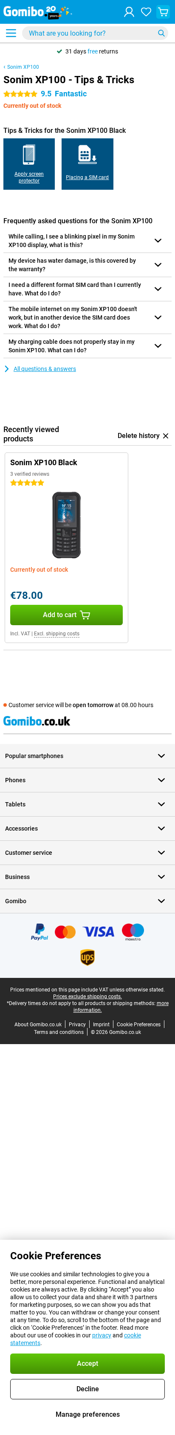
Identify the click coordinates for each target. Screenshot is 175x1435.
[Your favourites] (146, 12)
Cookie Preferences (139, 1025)
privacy (101, 1335)
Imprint (101, 1025)
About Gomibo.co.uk (38, 1025)
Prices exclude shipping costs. (87, 997)
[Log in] (129, 12)
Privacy (77, 1025)
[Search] (161, 33)
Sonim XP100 (23, 67)
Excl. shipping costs (56, 634)
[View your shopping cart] (163, 12)
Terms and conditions (59, 1032)
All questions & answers (45, 368)
